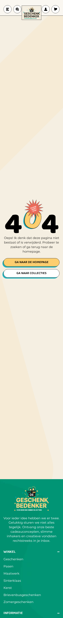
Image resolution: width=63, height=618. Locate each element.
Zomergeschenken (18, 602)
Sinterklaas (12, 581)
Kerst (8, 588)
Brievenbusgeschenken (22, 595)
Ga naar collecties (31, 273)
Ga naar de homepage (31, 262)
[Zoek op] (17, 9)
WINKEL (31, 551)
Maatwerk (11, 573)
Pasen (8, 566)
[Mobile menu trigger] (8, 9)
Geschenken (13, 559)
